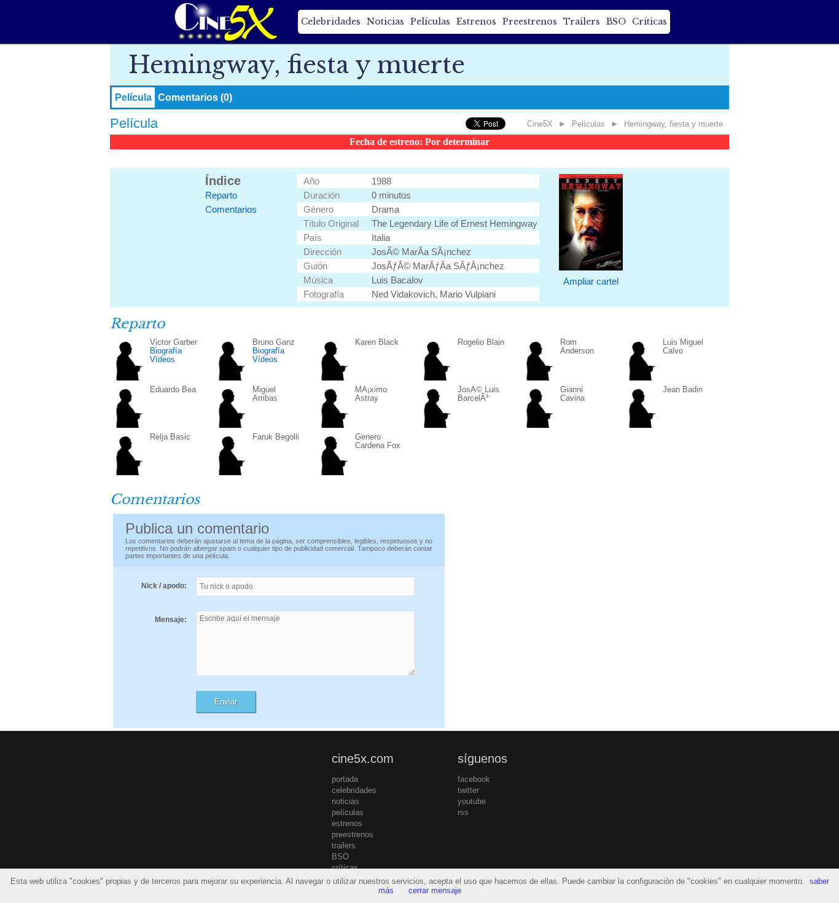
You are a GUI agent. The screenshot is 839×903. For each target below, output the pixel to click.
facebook (474, 779)
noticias (345, 801)
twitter (468, 790)
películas (348, 812)
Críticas (649, 21)
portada (345, 779)
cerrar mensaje (434, 890)
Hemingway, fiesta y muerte (673, 123)
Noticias (385, 21)
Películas (430, 21)
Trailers (581, 21)
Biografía (166, 350)
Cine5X (540, 123)
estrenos (347, 823)
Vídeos (162, 359)
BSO (616, 21)
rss (463, 812)
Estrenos (476, 21)
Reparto (221, 195)
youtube (472, 801)
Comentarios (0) (195, 97)
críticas (345, 867)
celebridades (354, 790)
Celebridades (331, 21)
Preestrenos (529, 21)
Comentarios (231, 209)
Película (133, 97)
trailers (344, 845)
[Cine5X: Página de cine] (225, 21)
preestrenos (352, 834)
